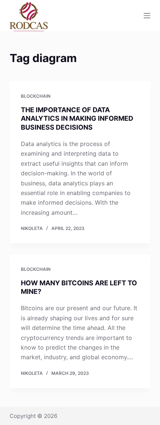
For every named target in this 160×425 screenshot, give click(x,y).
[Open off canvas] (147, 15)
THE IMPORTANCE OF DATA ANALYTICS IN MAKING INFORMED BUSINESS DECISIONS (77, 118)
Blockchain (36, 96)
